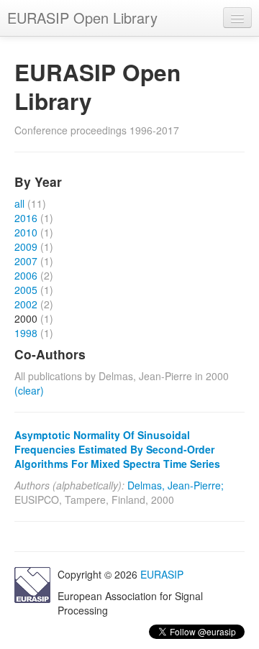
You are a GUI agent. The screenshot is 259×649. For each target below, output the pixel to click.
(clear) (29, 390)
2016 (25, 218)
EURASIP (161, 574)
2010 (25, 232)
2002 (25, 304)
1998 (25, 333)
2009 (25, 246)
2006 (25, 275)
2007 (25, 261)
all (19, 203)
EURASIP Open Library (82, 17)
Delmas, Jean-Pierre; (175, 485)
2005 (25, 289)
